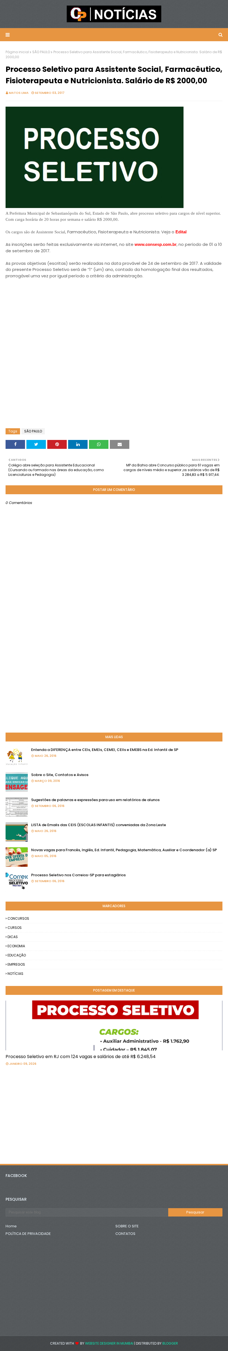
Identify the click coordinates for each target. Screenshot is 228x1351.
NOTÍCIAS (15, 973)
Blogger (170, 1343)
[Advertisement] (50, 293)
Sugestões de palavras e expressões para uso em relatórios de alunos (95, 799)
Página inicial (17, 52)
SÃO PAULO (41, 52)
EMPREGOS (16, 964)
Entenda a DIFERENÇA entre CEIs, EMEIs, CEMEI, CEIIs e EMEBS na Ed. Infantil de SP (104, 749)
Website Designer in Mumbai (109, 1343)
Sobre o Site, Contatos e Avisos (59, 774)
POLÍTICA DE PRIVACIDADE (28, 1233)
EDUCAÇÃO (17, 955)
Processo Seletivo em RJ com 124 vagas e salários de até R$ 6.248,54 (81, 1056)
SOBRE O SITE (127, 1226)
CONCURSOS (18, 918)
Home (11, 1226)
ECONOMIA (16, 946)
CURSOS (15, 927)
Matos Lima (19, 92)
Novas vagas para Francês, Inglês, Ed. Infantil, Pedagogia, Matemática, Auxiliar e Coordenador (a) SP (124, 850)
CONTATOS (125, 1233)
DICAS (13, 936)
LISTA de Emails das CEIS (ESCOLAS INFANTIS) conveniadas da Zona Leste (98, 825)
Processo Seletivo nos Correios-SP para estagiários (78, 875)
